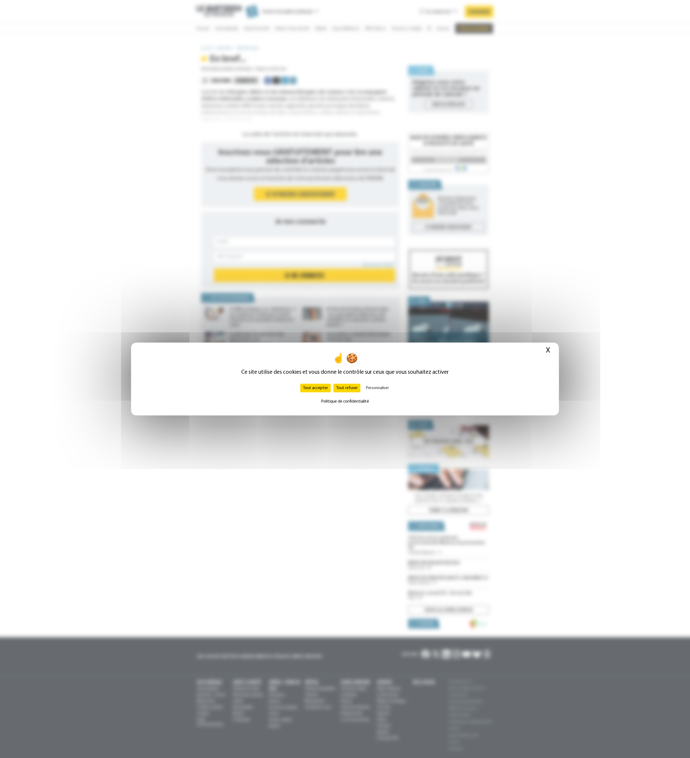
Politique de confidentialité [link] (345, 401)
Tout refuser (347, 388)
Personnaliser (377, 388)
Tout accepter (315, 388)
